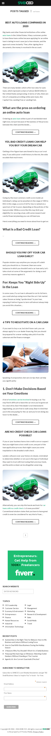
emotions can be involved (19, 399)
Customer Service (12, 608)
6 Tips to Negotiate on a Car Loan (25, 322)
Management (32, 608)
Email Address (24, 684)
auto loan (16, 118)
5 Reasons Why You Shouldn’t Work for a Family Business (26, 651)
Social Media (31, 621)
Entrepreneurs (10, 614)
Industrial (8, 624)
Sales (29, 617)
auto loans (7, 35)
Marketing (31, 611)
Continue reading (25, 132)
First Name (24, 693)
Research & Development (36, 614)
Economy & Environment (14, 611)
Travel (29, 624)
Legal (29, 605)
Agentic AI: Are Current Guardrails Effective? (22, 659)
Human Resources (12, 621)
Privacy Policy (38, 732)
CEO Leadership (11, 605)
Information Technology (14, 627)
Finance (8, 617)
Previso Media (26, 732)
